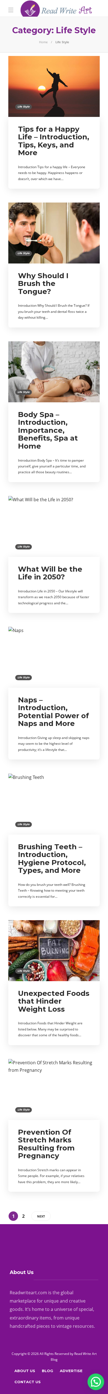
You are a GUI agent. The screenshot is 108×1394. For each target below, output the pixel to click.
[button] (96, 1381)
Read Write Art (85, 1353)
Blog (47, 1371)
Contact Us (27, 1382)
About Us (24, 1371)
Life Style (23, 106)
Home (43, 42)
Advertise (71, 1371)
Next (41, 1216)
